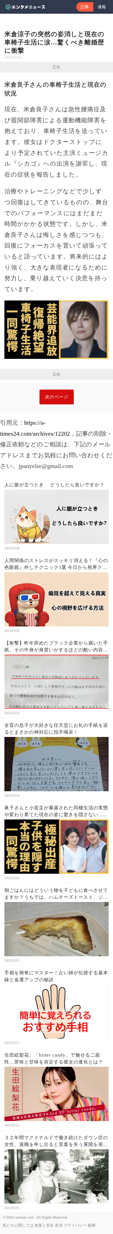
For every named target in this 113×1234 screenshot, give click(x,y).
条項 (59, 1225)
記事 (85, 7)
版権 (91, 1225)
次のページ (56, 397)
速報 (102, 7)
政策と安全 (44, 1225)
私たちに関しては (18, 1225)
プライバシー (75, 1225)
